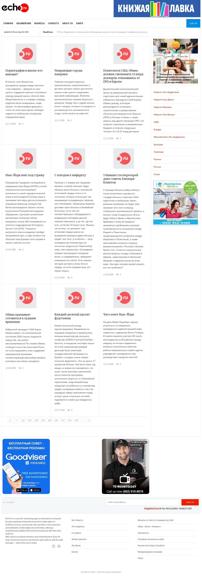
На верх (10, 502)
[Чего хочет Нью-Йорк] (123, 298)
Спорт (157, 174)
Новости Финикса (163, 107)
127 (63, 420)
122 (29, 420)
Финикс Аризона (79, 539)
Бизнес (75, 552)
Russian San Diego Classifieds (151, 545)
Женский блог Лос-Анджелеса (169, 137)
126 (56, 420)
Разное (157, 159)
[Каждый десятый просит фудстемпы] (74, 298)
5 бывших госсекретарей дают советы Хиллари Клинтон (120, 178)
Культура (158, 144)
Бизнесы (39, 23)
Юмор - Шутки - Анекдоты (149, 526)
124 (43, 420)
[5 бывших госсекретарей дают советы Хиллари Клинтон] (123, 158)
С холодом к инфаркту (70, 175)
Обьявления (143, 533)
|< (11, 420)
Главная (8, 23)
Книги (79, 23)
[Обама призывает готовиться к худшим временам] (26, 298)
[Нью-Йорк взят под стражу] (26, 158)
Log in (193, 23)
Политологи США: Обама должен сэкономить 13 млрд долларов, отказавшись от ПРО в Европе (123, 76)
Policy (140, 558)
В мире (157, 129)
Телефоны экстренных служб (151, 539)
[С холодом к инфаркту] (74, 158)
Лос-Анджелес (78, 526)
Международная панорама (150, 552)
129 (76, 420)
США (156, 122)
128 (69, 420)
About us (67, 23)
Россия (157, 167)
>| (89, 420)
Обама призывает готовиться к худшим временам (21, 318)
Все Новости (77, 520)
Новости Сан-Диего (164, 99)
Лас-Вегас (76, 545)
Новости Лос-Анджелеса (166, 92)
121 (23, 420)
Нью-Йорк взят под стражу (25, 175)
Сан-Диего (76, 533)
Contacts (53, 23)
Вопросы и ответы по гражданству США (156, 520)
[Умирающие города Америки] (74, 54)
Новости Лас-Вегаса (164, 114)
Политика (158, 152)
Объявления (23, 23)
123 (36, 420)
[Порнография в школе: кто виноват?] (26, 54)
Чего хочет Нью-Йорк (118, 314)
